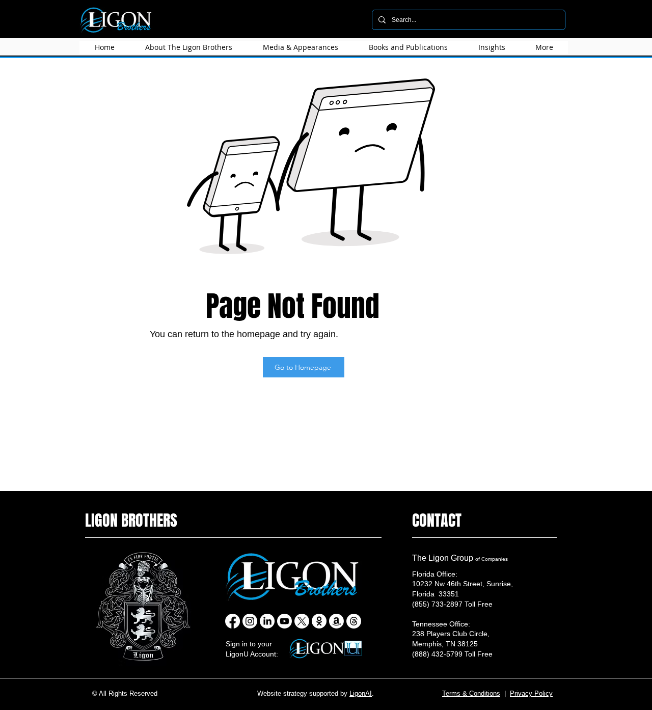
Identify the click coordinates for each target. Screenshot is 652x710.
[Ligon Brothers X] (301, 621)
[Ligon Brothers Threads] (353, 621)
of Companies (491, 559)
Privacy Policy (531, 693)
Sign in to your (249, 644)
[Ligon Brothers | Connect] (319, 621)
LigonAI (360, 693)
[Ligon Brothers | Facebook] (232, 621)
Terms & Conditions (471, 693)
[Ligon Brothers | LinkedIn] (267, 621)
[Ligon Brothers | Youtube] (284, 621)
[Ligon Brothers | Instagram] (249, 621)
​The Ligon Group (443, 558)
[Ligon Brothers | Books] (336, 621)
